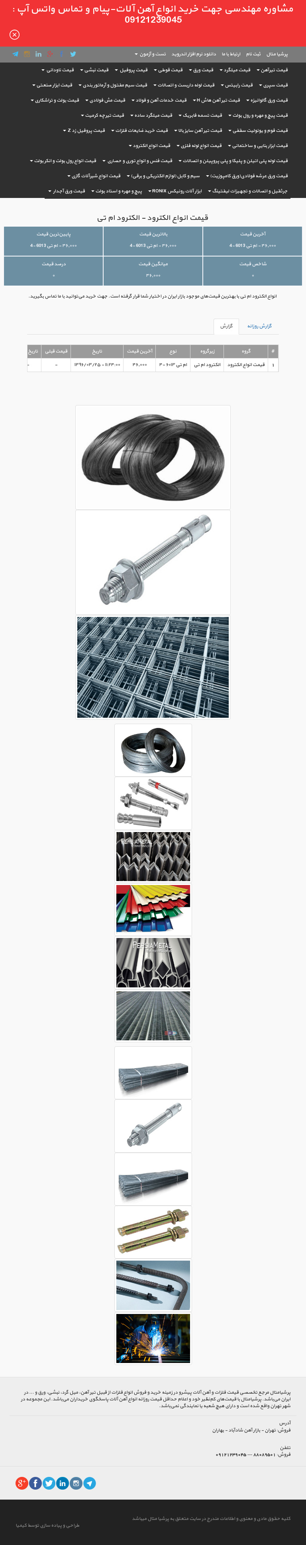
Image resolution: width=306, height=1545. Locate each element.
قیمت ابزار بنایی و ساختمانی (260, 145)
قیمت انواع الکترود (151, 145)
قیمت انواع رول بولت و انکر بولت (65, 160)
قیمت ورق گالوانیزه (269, 100)
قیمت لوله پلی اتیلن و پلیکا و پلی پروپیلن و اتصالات (235, 160)
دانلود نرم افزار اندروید (193, 54)
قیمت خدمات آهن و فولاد (160, 100)
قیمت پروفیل (133, 70)
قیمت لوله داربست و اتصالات (185, 85)
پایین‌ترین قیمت (53, 234)
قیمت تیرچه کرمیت (104, 115)
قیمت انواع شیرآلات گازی (95, 176)
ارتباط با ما (231, 54)
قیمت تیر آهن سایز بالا (200, 130)
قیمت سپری (275, 85)
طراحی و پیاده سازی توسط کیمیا (47, 1525)
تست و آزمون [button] (152, 54)
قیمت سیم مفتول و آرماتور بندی (114, 85)
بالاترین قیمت (153, 234)
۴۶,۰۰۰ (153, 275)
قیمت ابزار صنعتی (54, 85)
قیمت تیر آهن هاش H (218, 100)
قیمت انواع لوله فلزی (201, 145)
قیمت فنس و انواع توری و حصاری (139, 160)
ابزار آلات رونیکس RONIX (177, 191)
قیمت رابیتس (239, 85)
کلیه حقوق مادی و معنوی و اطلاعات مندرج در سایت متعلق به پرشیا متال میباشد (211, 1518)
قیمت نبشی (96, 70)
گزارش (226, 326)
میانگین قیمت (153, 264)
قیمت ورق (203, 70)
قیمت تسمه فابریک (202, 115)
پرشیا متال (277, 54)
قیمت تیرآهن (274, 70)
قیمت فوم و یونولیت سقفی (260, 130)
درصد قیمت (53, 264)
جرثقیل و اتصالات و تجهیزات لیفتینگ (250, 191)
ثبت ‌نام (253, 54)
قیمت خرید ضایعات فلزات (141, 130)
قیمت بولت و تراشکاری (57, 100)
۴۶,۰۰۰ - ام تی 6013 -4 (253, 245)
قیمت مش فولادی (107, 100)
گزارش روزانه (259, 326)
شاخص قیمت (253, 264)
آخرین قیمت (252, 234)
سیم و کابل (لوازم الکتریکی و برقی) (165, 176)
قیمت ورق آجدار (68, 191)
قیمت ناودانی (59, 70)
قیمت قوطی (170, 70)
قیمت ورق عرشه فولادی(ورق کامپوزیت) (249, 176)
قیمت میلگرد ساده (153, 115)
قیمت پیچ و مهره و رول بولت (260, 115)
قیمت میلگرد (237, 70)
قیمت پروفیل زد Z (86, 130)
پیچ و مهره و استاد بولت (118, 191)
